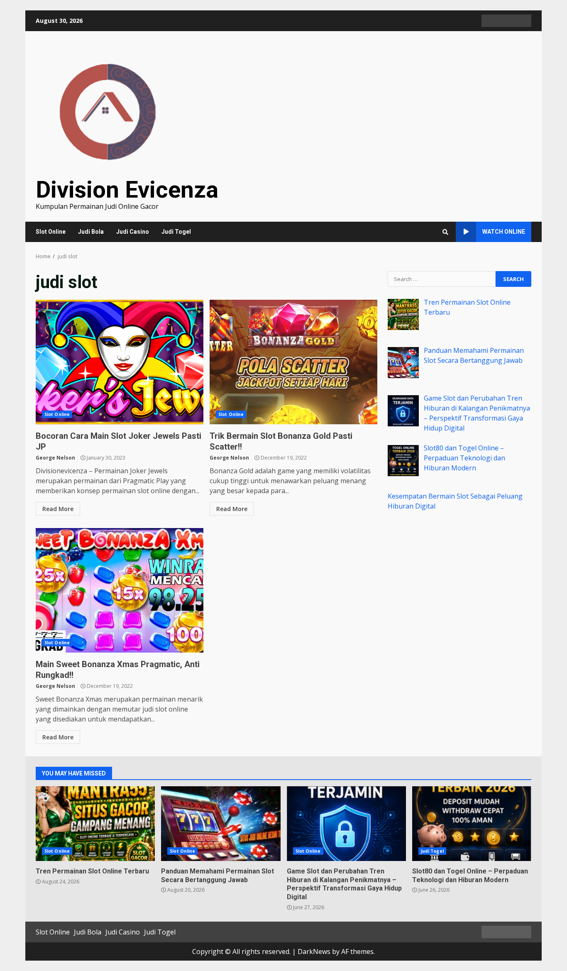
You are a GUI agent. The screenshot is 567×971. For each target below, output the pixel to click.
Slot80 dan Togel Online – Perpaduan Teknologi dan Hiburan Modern (471, 823)
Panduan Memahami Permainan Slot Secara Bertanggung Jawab (220, 823)
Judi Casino (132, 231)
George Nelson (55, 457)
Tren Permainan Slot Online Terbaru (95, 823)
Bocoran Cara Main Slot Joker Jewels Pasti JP (119, 362)
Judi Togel (176, 231)
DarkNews (314, 951)
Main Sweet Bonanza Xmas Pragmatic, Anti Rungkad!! (119, 590)
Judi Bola (91, 231)
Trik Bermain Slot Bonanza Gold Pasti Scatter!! (293, 362)
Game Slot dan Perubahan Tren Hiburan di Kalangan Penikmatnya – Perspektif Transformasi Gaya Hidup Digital (346, 823)
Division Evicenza (127, 189)
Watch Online (503, 231)
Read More (57, 509)
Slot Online (51, 231)
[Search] (445, 232)
